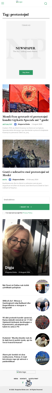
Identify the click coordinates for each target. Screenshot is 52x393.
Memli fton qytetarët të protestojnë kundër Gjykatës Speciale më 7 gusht (26, 118)
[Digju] (26, 247)
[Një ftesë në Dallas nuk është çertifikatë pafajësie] (42, 286)
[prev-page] (40, 223)
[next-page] (45, 223)
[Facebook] (22, 382)
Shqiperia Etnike (24, 124)
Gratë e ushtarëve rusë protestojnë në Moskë (26, 173)
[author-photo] (15, 124)
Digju (9, 267)
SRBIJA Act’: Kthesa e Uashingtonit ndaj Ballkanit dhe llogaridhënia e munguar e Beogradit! (17, 304)
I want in (24, 207)
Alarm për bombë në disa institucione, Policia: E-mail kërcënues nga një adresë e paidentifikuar (15, 358)
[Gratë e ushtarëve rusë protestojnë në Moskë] (26, 154)
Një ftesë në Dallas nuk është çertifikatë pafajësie (16, 286)
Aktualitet (7, 124)
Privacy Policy (27, 213)
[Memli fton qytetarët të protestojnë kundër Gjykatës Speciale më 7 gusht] (26, 98)
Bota (5, 180)
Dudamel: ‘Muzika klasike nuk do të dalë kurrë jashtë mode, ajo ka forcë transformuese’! (17, 340)
